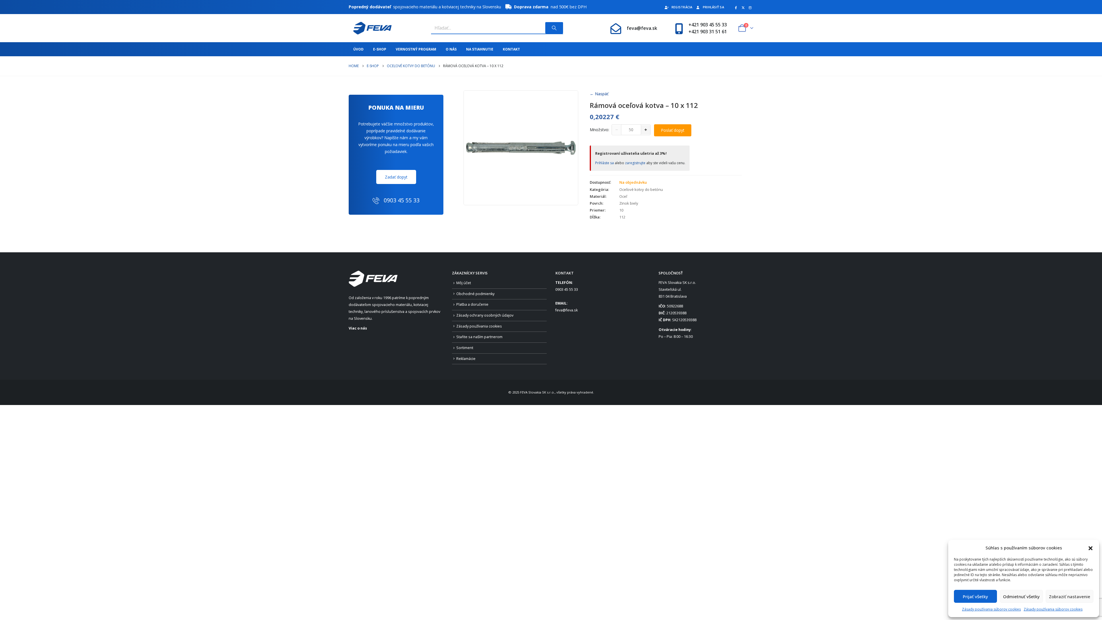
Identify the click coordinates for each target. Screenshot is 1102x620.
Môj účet (463, 282)
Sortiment (464, 347)
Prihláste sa (604, 162)
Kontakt (511, 49)
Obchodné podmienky (475, 293)
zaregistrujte (635, 162)
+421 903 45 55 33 (707, 25)
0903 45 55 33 (566, 289)
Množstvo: (599, 129)
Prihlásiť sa (713, 7)
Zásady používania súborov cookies (991, 609)
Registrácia (682, 7)
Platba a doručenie (472, 304)
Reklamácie (466, 358)
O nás (451, 49)
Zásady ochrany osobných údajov (484, 315)
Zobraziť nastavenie (1069, 596)
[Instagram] (750, 7)
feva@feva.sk (642, 28)
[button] (1090, 548)
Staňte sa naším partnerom (479, 336)
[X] (743, 7)
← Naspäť (599, 93)
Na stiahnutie (479, 49)
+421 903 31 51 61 (707, 31)
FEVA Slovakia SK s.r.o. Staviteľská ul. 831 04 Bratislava (677, 289)
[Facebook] (736, 7)
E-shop (379, 49)
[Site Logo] (370, 28)
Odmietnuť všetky (1021, 596)
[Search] (554, 28)
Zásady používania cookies (479, 326)
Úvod (358, 49)
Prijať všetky (975, 596)
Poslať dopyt (672, 130)
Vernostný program (416, 49)
